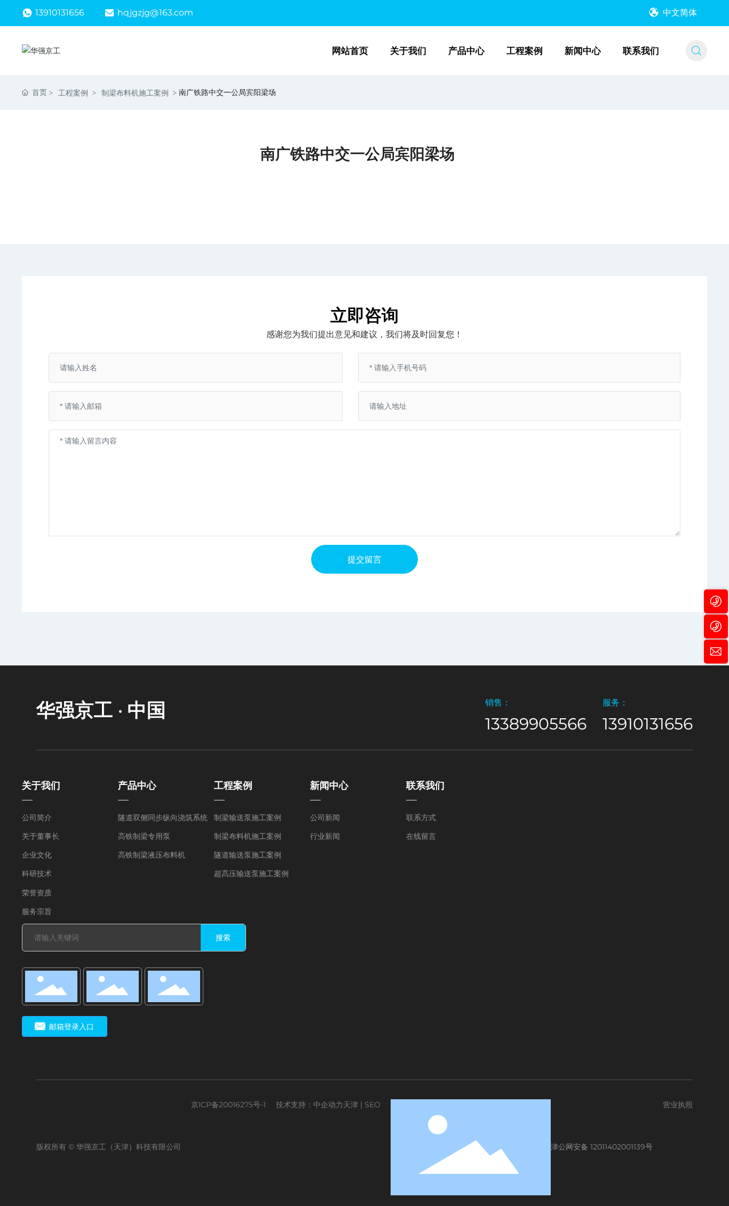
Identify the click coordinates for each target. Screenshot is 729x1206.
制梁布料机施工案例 (135, 92)
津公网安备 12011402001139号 (602, 1147)
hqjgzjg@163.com (155, 12)
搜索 (223, 937)
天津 (350, 1104)
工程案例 (73, 92)
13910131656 (59, 12)
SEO (372, 1104)
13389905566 (536, 724)
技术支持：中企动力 (309, 1104)
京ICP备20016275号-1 (228, 1104)
